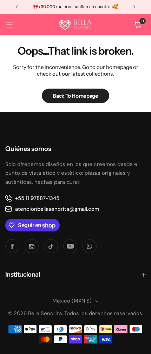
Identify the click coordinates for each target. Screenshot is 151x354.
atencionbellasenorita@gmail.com (57, 209)
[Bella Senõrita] (75, 24)
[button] (17, 7)
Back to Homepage (75, 95)
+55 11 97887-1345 (37, 198)
